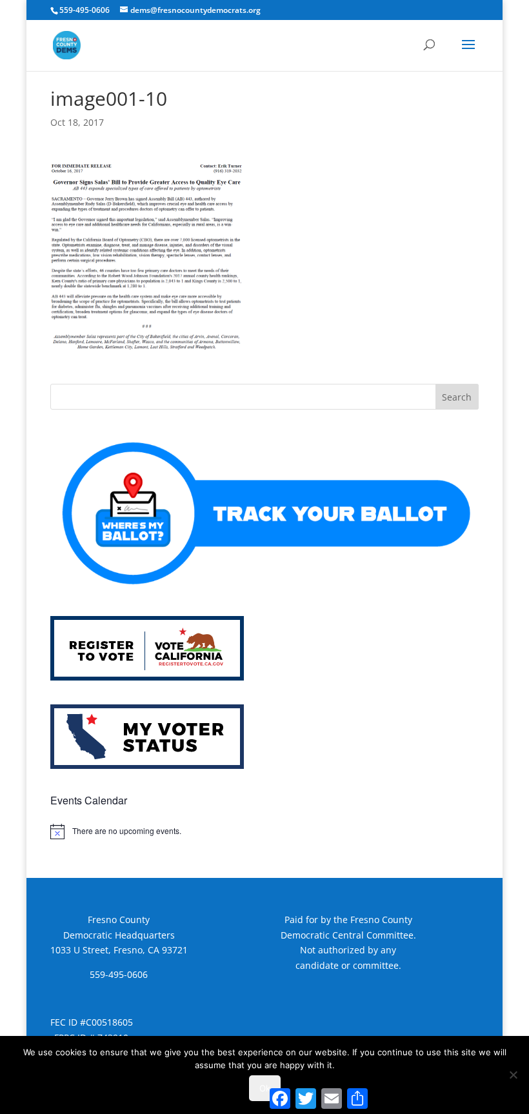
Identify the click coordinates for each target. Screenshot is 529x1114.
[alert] (264, 831)
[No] (512, 1074)
